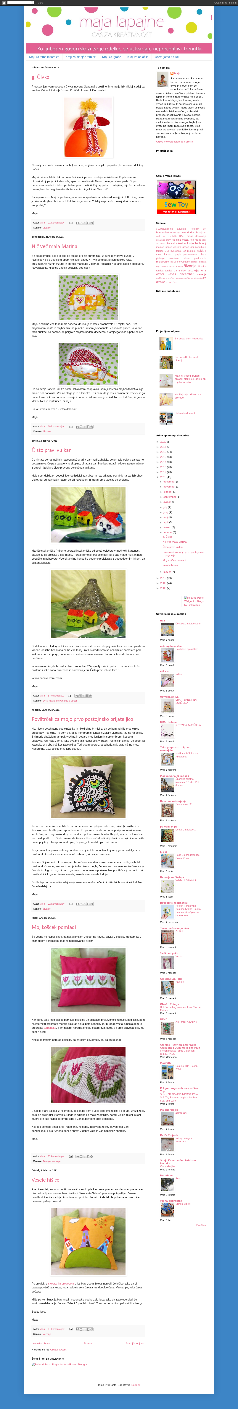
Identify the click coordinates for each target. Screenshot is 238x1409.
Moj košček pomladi (54, 927)
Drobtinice (166, 1175)
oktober (168, 491)
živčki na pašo (169, 953)
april (166, 522)
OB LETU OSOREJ (186, 1022)
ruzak (173, 262)
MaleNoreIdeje (169, 1109)
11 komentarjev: (57, 1156)
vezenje (56, 1161)
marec (167, 527)
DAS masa (49, 700)
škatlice (202, 266)
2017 (163, 446)
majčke (191, 250)
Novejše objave (42, 1343)
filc (173, 240)
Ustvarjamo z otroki (167, 57)
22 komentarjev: (57, 904)
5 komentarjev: (56, 695)
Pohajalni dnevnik (185, 413)
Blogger (135, 1384)
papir (178, 254)
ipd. (165, 243)
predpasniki (200, 258)
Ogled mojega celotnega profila (174, 141)
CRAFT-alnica (168, 721)
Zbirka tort (181, 1112)
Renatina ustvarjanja (173, 801)
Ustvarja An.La (169, 696)
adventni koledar (188, 229)
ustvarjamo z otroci (66, 700)
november (169, 486)
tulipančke (50, 1027)
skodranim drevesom (61, 1283)
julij (165, 507)
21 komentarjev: (57, 222)
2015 (163, 456)
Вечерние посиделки (174, 902)
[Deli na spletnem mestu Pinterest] (92, 223)
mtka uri (165, 671)
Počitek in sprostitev (187, 649)
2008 (163, 588)
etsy (168, 240)
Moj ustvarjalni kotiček (174, 775)
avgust (167, 501)
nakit (200, 250)
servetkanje (183, 261)
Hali (162, 620)
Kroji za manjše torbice (81, 57)
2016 (163, 451)
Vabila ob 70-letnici (186, 880)
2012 (163, 472)
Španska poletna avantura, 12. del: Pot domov (187, 782)
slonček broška (168, 266)
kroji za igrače (181, 246)
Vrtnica (179, 956)
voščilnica (161, 278)
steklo (179, 266)
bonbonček (162, 232)
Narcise (180, 981)
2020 (163, 441)
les (184, 250)
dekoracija (200, 236)
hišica (198, 240)
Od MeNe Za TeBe (171, 978)
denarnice (160, 240)
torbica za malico (175, 270)
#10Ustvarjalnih (164, 229)
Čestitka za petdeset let (188, 623)
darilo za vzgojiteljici (166, 236)
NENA (163, 1019)
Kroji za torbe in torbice (44, 57)
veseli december (180, 274)
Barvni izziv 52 (184, 804)
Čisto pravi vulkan (52, 450)
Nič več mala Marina (54, 247)
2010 (163, 577)
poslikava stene (179, 258)
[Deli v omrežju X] (84, 223)
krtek (167, 251)
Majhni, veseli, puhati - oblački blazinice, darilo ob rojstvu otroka (190, 378)
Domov (88, 1343)
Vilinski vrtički (183, 1203)
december (169, 481)
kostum (182, 243)
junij (166, 512)
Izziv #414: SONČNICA (188, 725)
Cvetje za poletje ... (186, 829)
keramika (172, 243)
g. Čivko (40, 77)
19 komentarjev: (57, 426)
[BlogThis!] (81, 223)
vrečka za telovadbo (193, 278)
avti (204, 229)
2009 (163, 583)
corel (183, 232)
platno (203, 254)
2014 (163, 461)
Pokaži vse (201, 1225)
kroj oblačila (194, 243)
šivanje (47, 227)
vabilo (179, 674)
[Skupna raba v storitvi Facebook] (88, 223)
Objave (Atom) (58, 1349)
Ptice (178, 1178)
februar (168, 532)
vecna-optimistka (171, 1200)
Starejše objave (135, 1343)
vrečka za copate (176, 278)
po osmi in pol (169, 826)
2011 (163, 477)
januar (167, 571)
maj (165, 517)
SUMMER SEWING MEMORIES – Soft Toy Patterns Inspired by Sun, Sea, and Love (179, 1097)
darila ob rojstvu (196, 232)
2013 (163, 467)
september (170, 496)
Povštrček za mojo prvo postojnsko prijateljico (82, 719)
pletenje (160, 258)
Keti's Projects (169, 1135)
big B (163, 851)
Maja (177, 73)
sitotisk (194, 262)
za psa (169, 282)
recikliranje (162, 261)
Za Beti (179, 931)
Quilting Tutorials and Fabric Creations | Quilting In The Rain (180, 1046)
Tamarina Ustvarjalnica (174, 928)
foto (192, 240)
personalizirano (190, 254)
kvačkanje (176, 251)
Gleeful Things (169, 1004)
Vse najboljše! (167, 1166)
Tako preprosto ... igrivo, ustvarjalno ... (175, 749)
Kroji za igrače (111, 57)
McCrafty (165, 1062)
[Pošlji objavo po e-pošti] (77, 223)
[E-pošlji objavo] (70, 222)
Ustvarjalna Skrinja (172, 877)
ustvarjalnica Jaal (171, 645)
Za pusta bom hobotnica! (189, 338)
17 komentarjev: (57, 1329)
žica (175, 282)
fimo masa (182, 239)
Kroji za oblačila (138, 57)
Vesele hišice (45, 1180)
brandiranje (175, 232)
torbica (159, 270)
